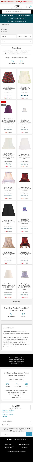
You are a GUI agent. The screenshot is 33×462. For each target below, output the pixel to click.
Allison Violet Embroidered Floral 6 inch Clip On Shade (24, 222)
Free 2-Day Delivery (8, 92)
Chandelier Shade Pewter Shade (8, 189)
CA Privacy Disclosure (24, 444)
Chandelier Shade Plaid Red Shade (8, 89)
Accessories (5, 24)
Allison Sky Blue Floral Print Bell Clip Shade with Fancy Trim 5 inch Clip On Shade (24, 287)
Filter (3, 41)
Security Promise (9, 447)
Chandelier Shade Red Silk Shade (25, 189)
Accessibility (24, 447)
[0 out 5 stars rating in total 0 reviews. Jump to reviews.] (8, 95)
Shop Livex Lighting (7, 421)
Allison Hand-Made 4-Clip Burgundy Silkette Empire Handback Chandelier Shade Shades (8, 122)
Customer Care (6, 425)
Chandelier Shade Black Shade (8, 222)
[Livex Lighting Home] (16, 7)
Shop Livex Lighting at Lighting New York (8, 411)
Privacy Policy (8, 444)
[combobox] (16, 12)
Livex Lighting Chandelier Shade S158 (24, 254)
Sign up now (21, 1)
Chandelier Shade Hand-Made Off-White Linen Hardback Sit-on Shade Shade (8, 156)
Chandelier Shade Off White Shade (24, 89)
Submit (29, 434)
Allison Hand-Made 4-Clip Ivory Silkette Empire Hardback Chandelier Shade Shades (8, 287)
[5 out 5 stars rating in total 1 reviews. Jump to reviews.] (25, 95)
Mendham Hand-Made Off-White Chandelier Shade (25, 157)
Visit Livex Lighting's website (8, 415)
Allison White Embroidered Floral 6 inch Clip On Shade (24, 123)
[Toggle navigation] (2, 6)
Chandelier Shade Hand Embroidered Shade (8, 254)
